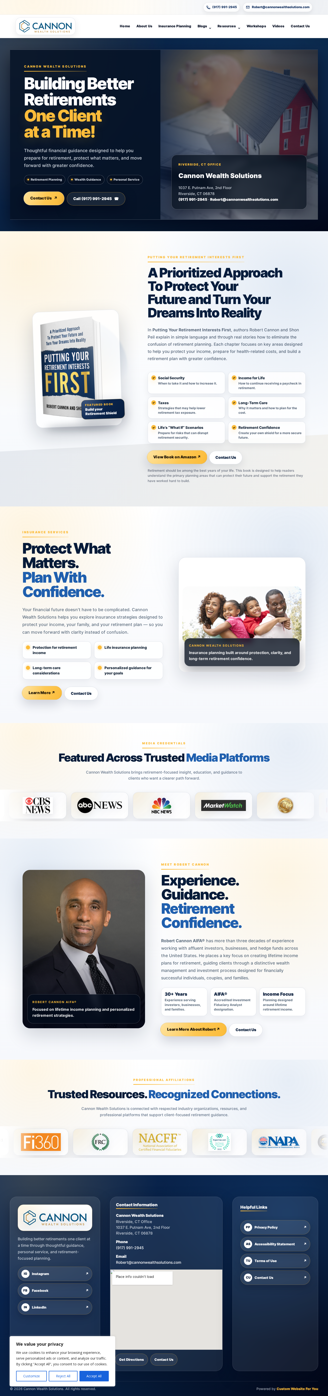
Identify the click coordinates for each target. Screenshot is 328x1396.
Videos (278, 26)
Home (125, 26)
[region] (62, 1361)
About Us (144, 26)
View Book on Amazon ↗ (176, 457)
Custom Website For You (297, 1389)
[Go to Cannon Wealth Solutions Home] (45, 26)
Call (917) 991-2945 (96, 198)
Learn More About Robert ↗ (193, 1029)
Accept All (94, 1376)
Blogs (202, 26)
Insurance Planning (174, 26)
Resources (227, 26)
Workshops (256, 26)
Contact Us (300, 26)
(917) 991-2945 (224, 7)
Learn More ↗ (42, 693)
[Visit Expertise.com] (137, 1142)
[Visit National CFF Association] (78, 1142)
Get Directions (131, 1359)
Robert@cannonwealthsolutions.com (281, 7)
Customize (31, 1376)
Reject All (63, 1376)
